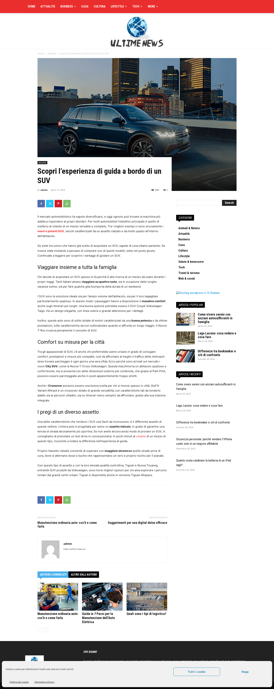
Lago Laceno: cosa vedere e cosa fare (217, 335)
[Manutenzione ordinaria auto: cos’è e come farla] (57, 597)
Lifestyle (117, 6)
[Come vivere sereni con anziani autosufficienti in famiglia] (185, 319)
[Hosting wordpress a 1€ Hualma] (198, 293)
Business (66, 6)
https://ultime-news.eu (74, 549)
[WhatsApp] (67, 203)
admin (44, 189)
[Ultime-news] (137, 31)
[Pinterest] (58, 203)
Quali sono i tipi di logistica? (146, 614)
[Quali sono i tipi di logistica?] (147, 597)
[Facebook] (41, 203)
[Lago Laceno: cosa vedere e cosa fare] (185, 337)
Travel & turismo (189, 273)
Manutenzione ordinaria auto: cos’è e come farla (67, 524)
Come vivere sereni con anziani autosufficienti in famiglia (215, 318)
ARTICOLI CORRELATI (53, 574)
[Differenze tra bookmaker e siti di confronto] (185, 355)
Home (31, 6)
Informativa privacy (44, 682)
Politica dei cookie (19, 682)
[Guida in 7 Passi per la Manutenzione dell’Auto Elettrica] (102, 597)
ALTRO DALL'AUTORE (84, 574)
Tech (135, 6)
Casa (85, 6)
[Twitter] (49, 203)
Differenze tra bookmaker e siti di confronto (217, 353)
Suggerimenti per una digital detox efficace (137, 523)
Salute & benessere (191, 262)
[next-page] (45, 629)
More (151, 6)
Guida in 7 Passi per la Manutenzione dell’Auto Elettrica (98, 618)
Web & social (186, 278)
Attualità (47, 6)
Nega (245, 672)
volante (141, 436)
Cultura (99, 6)
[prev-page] (39, 629)
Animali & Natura (189, 228)
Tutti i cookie (196, 672)
